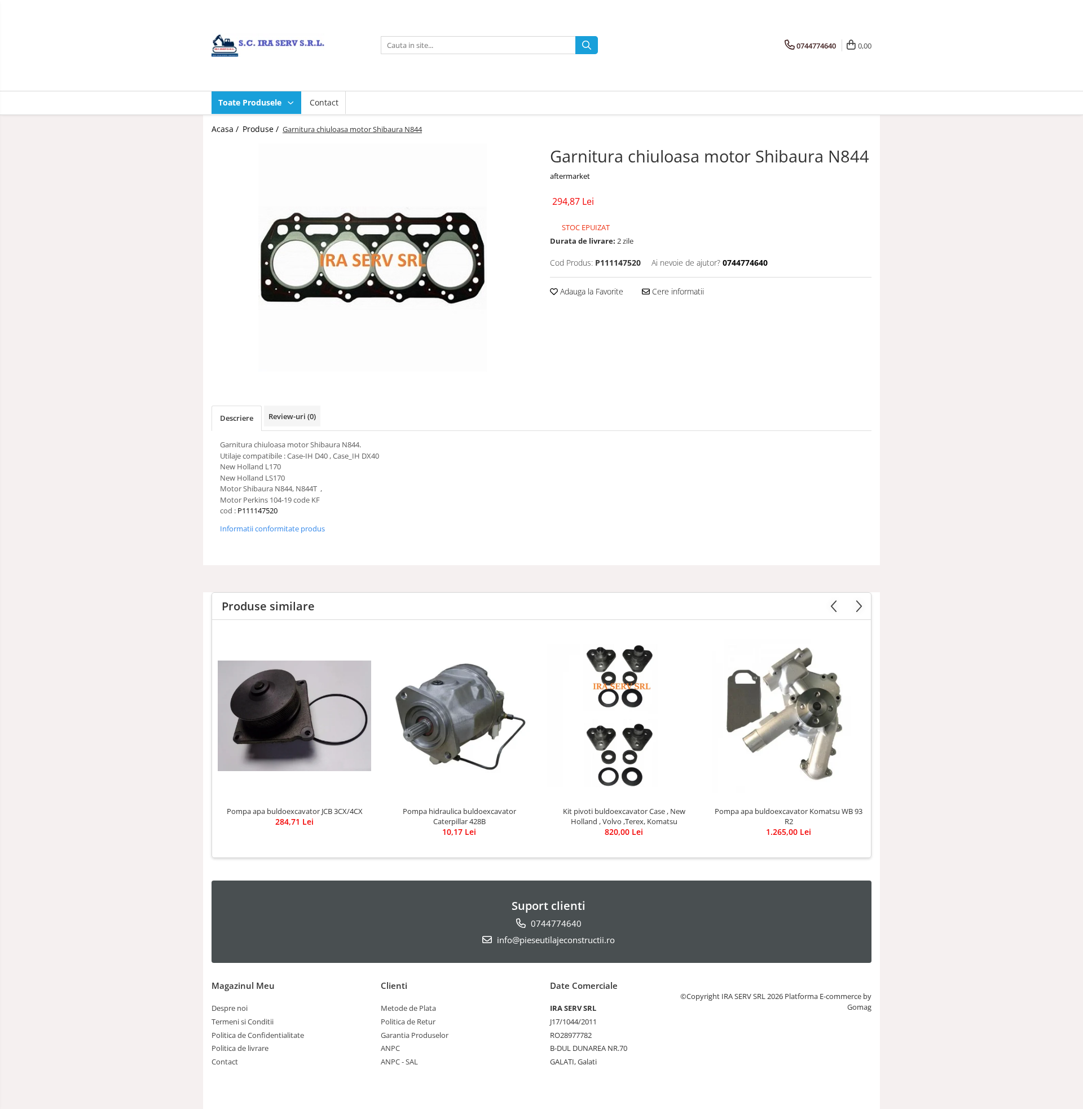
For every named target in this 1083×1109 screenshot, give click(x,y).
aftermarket (570, 176)
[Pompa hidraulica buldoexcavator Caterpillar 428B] (459, 715)
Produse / (262, 129)
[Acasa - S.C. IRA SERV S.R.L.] (268, 45)
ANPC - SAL (399, 1062)
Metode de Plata (408, 1008)
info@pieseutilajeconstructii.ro (555, 939)
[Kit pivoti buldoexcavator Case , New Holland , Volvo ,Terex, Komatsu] (624, 715)
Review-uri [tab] (292, 416)
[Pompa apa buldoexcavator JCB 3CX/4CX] (294, 716)
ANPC (390, 1048)
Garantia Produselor (414, 1035)
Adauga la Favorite (590, 291)
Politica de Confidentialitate (258, 1035)
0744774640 (555, 923)
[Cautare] (586, 45)
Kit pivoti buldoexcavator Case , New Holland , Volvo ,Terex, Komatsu (624, 816)
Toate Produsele (251, 102)
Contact (324, 102)
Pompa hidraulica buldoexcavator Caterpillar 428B (459, 816)
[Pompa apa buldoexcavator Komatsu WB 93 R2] (788, 716)
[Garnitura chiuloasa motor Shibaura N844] (372, 257)
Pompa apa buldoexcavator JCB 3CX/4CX (295, 811)
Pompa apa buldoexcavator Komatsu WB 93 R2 (788, 816)
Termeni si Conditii (243, 1021)
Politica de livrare (240, 1048)
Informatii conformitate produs (272, 528)
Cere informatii (677, 291)
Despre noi (230, 1008)
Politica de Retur (408, 1021)
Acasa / (226, 129)
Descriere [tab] (236, 418)
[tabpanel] (372, 257)
